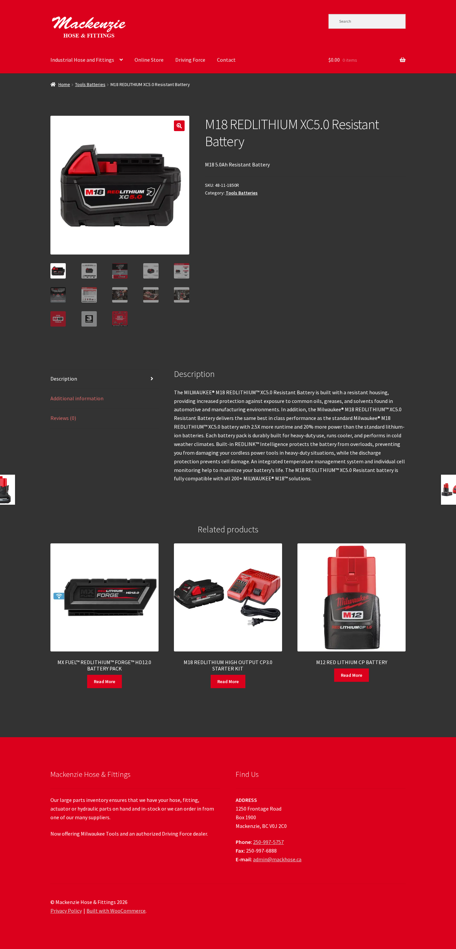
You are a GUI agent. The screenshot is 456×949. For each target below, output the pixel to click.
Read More (104, 681)
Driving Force (190, 59)
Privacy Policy (66, 910)
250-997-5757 (268, 842)
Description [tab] (63, 378)
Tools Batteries (90, 84)
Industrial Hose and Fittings (82, 59)
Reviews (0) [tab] (63, 418)
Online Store (149, 59)
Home (64, 84)
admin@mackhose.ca (277, 859)
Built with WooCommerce (116, 910)
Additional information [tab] (76, 398)
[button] (179, 125)
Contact (226, 59)
